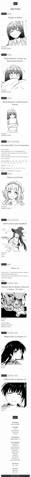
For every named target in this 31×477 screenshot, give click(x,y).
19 (13, 168)
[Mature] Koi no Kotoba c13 (15, 336)
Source (3, 256)
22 (18, 168)
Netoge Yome (15, 432)
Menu (15, 3)
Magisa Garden (14, 448)
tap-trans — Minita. (15, 475)
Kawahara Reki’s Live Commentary (15, 145)
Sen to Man (14, 458)
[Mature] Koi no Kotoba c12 (15, 379)
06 (26, 161)
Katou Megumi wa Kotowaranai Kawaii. (15, 102)
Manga (8, 219)
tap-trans (16, 8)
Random (9, 141)
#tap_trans (15, 472)
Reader (9, 48)
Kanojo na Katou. (15, 17)
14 (20, 163)
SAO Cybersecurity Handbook (15, 223)
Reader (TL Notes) (6, 326)
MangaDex (4, 48)
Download (3, 46)
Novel (14, 453)
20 (16, 168)
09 (8, 163)
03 (16, 161)
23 (21, 168)
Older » (15, 417)
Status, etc (15, 268)
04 (19, 161)
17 (12, 165)
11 (14, 163)
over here (7, 155)
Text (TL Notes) (5, 323)
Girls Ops (14, 445)
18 (11, 168)
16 (9, 165)
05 (23, 161)
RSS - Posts (15, 465)
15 (6, 165)
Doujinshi (9, 13)
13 (17, 163)
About (15, 428)
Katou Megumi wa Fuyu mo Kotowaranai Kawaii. (15, 59)
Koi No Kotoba (10, 283)
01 (10, 161)
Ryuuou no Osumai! (15, 177)
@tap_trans (15, 470)
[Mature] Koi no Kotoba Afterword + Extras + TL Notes (15, 287)
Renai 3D (14, 457)
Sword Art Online (15, 141)
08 (5, 163)
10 (11, 163)
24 (23, 168)
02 (13, 161)
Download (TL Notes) (6, 324)
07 (1, 163)
